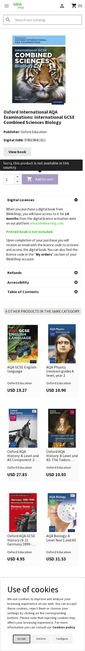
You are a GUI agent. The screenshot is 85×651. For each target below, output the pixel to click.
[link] (23, 361)
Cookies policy (63, 627)
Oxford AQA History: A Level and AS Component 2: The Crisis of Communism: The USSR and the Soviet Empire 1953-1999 (23, 456)
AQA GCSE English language (21, 369)
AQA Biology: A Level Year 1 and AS (61, 538)
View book (17, 151)
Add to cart (40, 179)
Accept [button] (21, 638)
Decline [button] (41, 638)
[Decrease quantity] (17, 181)
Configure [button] (62, 638)
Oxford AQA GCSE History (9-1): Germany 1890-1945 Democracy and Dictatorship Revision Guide (21, 540)
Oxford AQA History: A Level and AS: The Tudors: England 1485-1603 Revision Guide (62, 456)
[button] (42, 200)
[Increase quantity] (17, 177)
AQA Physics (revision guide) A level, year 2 (60, 371)
